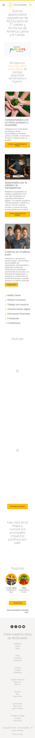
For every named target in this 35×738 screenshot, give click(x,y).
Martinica (17, 682)
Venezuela (17, 720)
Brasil (17, 648)
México (17, 684)
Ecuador (17, 670)
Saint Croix (17, 706)
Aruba (17, 646)
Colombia (17, 658)
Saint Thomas (17, 708)
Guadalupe (17, 672)
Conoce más (17, 603)
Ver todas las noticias (17, 506)
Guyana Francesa (17, 680)
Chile (17, 655)
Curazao (17, 668)
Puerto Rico (17, 696)
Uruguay (17, 718)
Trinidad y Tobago (17, 716)
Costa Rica (17, 660)
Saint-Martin (17, 704)
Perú (17, 694)
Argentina (17, 643)
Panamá (17, 692)
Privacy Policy (17, 734)
